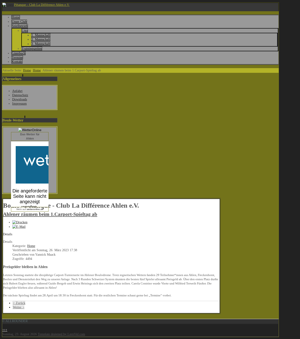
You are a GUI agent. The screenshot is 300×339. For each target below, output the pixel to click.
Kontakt (17, 61)
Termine (17, 57)
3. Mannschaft (40, 44)
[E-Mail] (19, 226)
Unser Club (19, 21)
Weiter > (18, 307)
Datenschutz (20, 95)
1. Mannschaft (40, 35)
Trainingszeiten (32, 48)
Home (16, 17)
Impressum (19, 103)
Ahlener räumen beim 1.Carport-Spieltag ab (50, 214)
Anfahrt (17, 91)
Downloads (19, 99)
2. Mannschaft (40, 39)
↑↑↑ (4, 330)
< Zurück (19, 303)
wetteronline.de (35, 209)
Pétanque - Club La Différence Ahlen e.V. (42, 5)
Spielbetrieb (20, 26)
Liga (25, 30)
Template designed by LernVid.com (61, 334)
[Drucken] (19, 222)
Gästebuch (18, 53)
